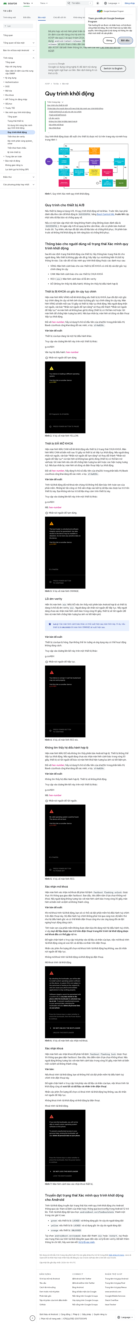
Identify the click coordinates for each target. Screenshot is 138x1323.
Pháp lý (76, 1314)
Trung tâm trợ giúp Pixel (115, 1283)
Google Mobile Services (115, 1296)
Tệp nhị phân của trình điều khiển (53, 1300)
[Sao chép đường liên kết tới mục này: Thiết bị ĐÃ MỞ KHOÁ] (75, 443)
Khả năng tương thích (83, 17)
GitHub (42, 1304)
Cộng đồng (65, 1314)
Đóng (109, 40)
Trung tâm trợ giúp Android (116, 1278)
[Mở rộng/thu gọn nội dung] (62, 102)
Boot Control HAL (106, 214)
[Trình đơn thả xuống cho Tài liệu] (33, 3)
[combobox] (79, 3)
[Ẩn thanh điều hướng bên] (32, 1318)
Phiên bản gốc (45, 1296)
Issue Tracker (110, 1304)
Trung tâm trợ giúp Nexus (116, 1287)
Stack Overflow (111, 1300)
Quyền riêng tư (100, 1314)
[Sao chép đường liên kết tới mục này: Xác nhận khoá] (65, 1048)
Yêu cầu (42, 1283)
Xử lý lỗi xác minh (86, 1242)
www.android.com (113, 1291)
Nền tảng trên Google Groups (85, 1296)
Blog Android (78, 1287)
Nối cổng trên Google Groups (85, 1304)
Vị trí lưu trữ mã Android (49, 1278)
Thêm (42, 3)
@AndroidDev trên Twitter (83, 1283)
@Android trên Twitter (81, 1278)
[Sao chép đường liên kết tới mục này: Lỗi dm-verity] (65, 599)
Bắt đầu (125, 40)
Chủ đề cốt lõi (59, 17)
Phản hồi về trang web (51, 1319)
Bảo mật (42, 17)
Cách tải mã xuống (47, 1287)
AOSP (47, 84)
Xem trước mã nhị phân (49, 1291)
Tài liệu (26, 3)
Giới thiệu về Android (48, 1314)
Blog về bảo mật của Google (84, 1291)
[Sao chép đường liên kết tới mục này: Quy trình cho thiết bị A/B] (87, 205)
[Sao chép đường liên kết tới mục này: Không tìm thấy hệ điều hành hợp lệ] (91, 747)
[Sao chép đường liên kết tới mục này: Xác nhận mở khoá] (70, 887)
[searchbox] (18, 26)
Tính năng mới (9, 17)
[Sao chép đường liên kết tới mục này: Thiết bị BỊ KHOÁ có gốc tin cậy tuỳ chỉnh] (99, 291)
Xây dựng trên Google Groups (85, 1300)
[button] (16, 43)
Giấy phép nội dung (116, 1255)
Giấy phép (86, 1314)
